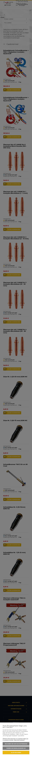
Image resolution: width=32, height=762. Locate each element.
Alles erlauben (16, 752)
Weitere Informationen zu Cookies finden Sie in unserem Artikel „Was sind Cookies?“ (15, 739)
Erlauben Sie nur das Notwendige (16, 743)
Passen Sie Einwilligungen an (16, 748)
